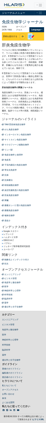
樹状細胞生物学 (11, 185)
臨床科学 (6, 350)
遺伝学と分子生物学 (11, 360)
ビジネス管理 (8, 324)
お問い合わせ (8, 394)
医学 (4, 334)
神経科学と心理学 (10, 340)
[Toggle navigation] (39, 5)
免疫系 (7, 160)
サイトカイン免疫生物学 (15, 139)
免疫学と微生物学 (10, 329)
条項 (4, 398)
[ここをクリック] (14, 5)
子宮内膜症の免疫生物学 (15, 165)
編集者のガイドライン (12, 373)
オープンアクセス (10, 389)
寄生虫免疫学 (10, 170)
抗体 (6, 175)
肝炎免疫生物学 (11, 195)
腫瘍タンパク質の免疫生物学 (17, 205)
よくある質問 (8, 402)
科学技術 (6, 345)
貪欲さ (7, 220)
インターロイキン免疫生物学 (17, 134)
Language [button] (36, 29)
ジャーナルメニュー (13, 12)
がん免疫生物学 (11, 129)
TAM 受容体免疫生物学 (14, 124)
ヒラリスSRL (38, 419)
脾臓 (6, 200)
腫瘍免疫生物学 (11, 210)
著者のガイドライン (11, 369)
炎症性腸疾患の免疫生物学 (16, 190)
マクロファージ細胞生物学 (16, 144)
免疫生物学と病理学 (13, 155)
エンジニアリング (10, 319)
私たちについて (9, 385)
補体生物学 (9, 215)
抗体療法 (8, 180)
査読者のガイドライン (12, 377)
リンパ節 (8, 150)
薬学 (4, 355)
